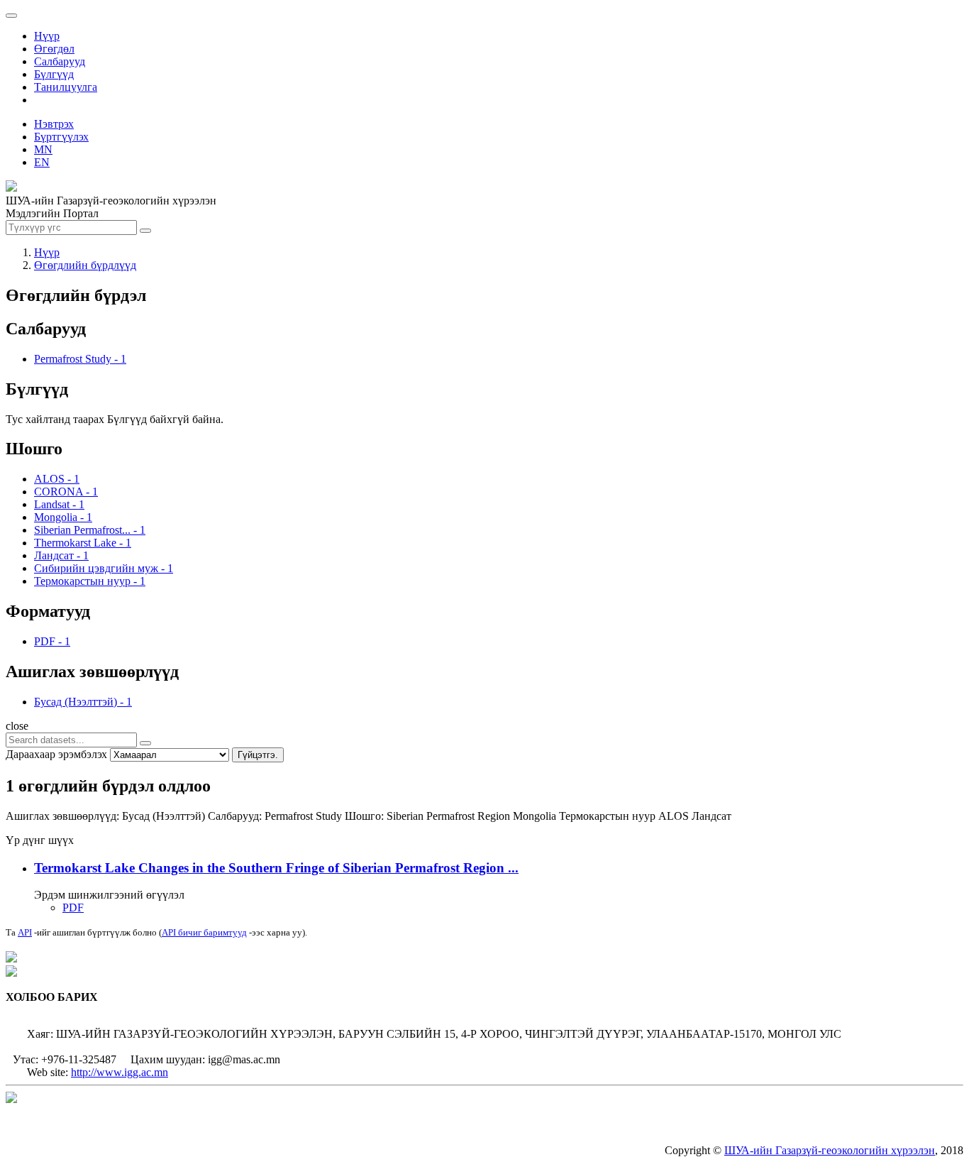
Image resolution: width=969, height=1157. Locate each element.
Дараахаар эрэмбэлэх (56, 754)
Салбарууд (59, 61)
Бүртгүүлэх (61, 137)
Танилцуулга (65, 87)
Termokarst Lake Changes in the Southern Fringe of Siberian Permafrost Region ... (276, 867)
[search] (145, 743)
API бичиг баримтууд (204, 932)
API (25, 932)
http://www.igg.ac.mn (119, 1072)
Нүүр (47, 36)
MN (43, 149)
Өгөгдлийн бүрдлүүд (85, 265)
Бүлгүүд (54, 74)
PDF (73, 907)
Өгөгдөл (54, 49)
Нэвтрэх (54, 124)
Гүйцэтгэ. (258, 755)
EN (42, 162)
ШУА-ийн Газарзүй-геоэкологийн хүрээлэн (829, 1150)
